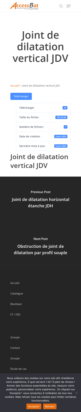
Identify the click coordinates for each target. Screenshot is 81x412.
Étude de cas (18, 369)
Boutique (16, 304)
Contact (15, 348)
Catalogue (16, 293)
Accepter (33, 406)
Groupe (15, 337)
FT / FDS (15, 314)
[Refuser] (76, 393)
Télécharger (21, 96)
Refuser (50, 406)
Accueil (14, 85)
